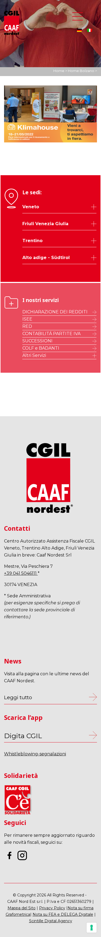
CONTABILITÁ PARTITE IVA (51, 333)
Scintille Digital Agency (50, 920)
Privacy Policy (52, 908)
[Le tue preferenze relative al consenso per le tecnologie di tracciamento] (91, 927)
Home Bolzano (81, 71)
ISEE (27, 319)
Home (58, 71)
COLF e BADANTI (40, 348)
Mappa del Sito (22, 908)
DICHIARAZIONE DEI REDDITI (55, 311)
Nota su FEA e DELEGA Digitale (63, 914)
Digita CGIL (23, 736)
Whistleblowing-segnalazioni (35, 753)
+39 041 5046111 (21, 573)
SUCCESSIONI (37, 340)
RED (27, 326)
